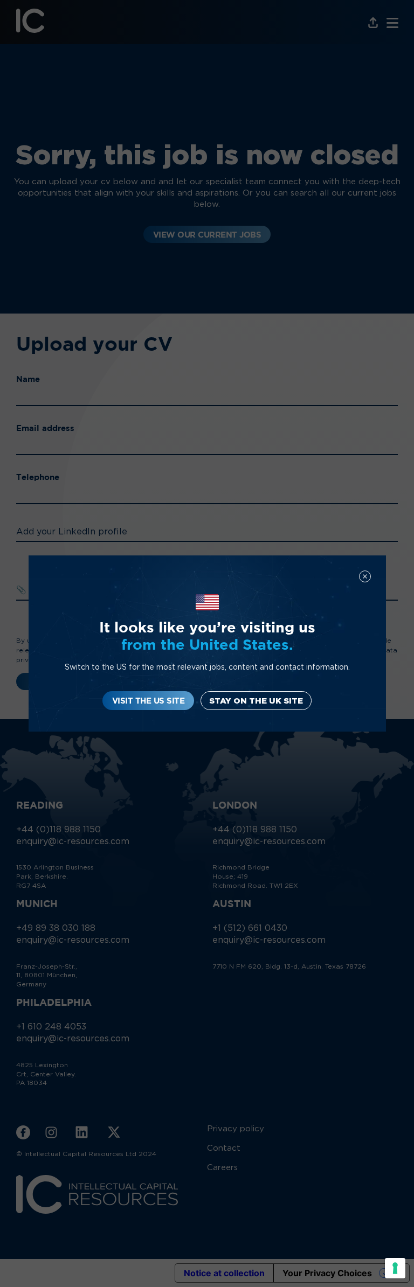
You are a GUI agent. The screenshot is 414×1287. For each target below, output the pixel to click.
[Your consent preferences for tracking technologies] (395, 1268)
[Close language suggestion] (365, 576)
